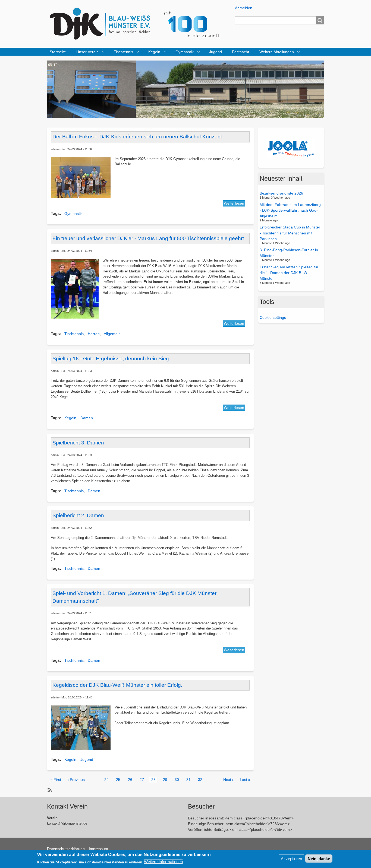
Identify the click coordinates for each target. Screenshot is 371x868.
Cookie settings (273, 317)
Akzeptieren (291, 858)
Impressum (98, 849)
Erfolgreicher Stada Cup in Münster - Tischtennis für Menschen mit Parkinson (290, 233)
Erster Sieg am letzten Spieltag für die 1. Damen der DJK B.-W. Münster (289, 273)
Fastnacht (240, 52)
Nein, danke (319, 858)
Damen (86, 418)
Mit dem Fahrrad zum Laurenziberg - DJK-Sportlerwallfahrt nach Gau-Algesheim (290, 210)
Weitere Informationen (163, 861)
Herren (94, 334)
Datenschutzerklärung (66, 849)
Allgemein (112, 334)
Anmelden (243, 8)
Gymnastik (184, 52)
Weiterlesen (234, 203)
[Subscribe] (49, 790)
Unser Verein (87, 52)
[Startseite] (138, 24)
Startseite (58, 52)
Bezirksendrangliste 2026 (281, 193)
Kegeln (154, 52)
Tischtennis (123, 52)
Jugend (215, 52)
